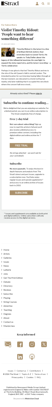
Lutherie (7, 269)
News (6, 265)
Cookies (29, 377)
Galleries (7, 257)
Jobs (5, 273)
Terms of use (40, 374)
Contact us (8, 322)
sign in (39, 93)
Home (6, 249)
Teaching (7, 310)
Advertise (7, 306)
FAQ (39, 377)
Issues (6, 261)
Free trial (21, 145)
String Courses (10, 302)
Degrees (7, 314)
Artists (6, 253)
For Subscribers (9, 25)
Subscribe (21, 192)
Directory (7, 286)
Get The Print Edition (13, 277)
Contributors (35, 371)
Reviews (7, 290)
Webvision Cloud (32, 399)
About (6, 318)
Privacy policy (17, 377)
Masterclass (9, 326)
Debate (6, 282)
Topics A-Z (26, 374)
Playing (6, 298)
